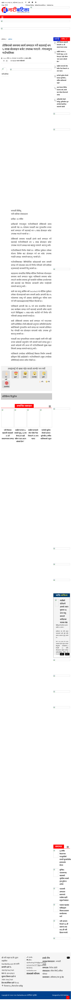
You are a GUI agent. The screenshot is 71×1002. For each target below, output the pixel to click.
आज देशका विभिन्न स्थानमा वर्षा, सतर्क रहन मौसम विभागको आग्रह (62, 91)
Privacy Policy (30, 5)
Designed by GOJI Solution (60, 995)
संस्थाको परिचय (33, 974)
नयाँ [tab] (55, 39)
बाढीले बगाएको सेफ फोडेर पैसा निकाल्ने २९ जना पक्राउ (63, 68)
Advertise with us (40, 5)
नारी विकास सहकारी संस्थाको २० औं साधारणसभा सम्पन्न (62, 44)
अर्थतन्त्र (10, 39)
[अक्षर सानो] (4, 61)
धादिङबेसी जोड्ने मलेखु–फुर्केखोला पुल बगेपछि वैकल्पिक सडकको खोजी (63, 103)
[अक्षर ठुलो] (7, 61)
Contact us (50, 5)
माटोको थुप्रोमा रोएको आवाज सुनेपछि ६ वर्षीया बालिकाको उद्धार (62, 79)
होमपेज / (4, 39)
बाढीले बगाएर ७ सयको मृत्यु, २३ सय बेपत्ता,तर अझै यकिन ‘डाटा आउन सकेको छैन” (62, 56)
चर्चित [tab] (63, 39)
